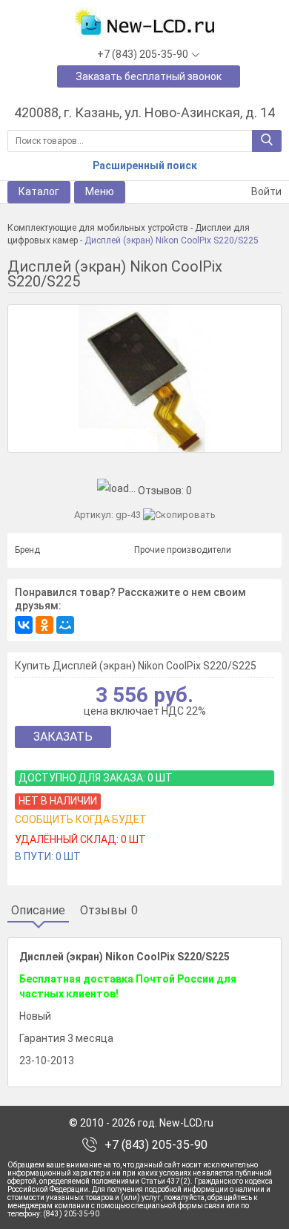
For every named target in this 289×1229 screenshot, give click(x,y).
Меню (99, 191)
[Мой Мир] (65, 625)
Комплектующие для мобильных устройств (97, 228)
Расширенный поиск (145, 165)
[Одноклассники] (44, 625)
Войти (265, 191)
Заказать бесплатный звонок (149, 76)
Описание (38, 910)
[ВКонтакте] (24, 625)
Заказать (63, 737)
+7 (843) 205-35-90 (155, 1145)
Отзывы (109, 910)
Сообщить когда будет (81, 819)
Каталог (39, 191)
